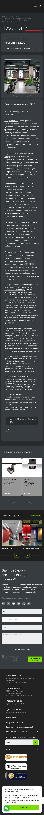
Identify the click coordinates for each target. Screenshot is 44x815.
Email (8, 742)
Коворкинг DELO (11, 121)
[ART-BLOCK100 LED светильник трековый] (12, 467)
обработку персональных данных (17, 658)
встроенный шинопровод (14, 290)
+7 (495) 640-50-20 (13, 675)
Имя (4, 611)
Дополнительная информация (12, 634)
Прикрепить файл (23, 649)
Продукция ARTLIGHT (14, 723)
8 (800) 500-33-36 (13, 709)
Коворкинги (25, 38)
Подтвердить (22, 807)
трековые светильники (13, 359)
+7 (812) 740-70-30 (13, 688)
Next (29, 95)
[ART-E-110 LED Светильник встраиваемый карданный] (32, 467)
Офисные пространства (12, 38)
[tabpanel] (12, 477)
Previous (15, 95)
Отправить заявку (35, 659)
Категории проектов (33, 28)
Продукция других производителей (19, 727)
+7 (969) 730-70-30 (13, 701)
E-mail (5, 627)
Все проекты (36, 515)
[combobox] (6, 619)
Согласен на (13, 658)
